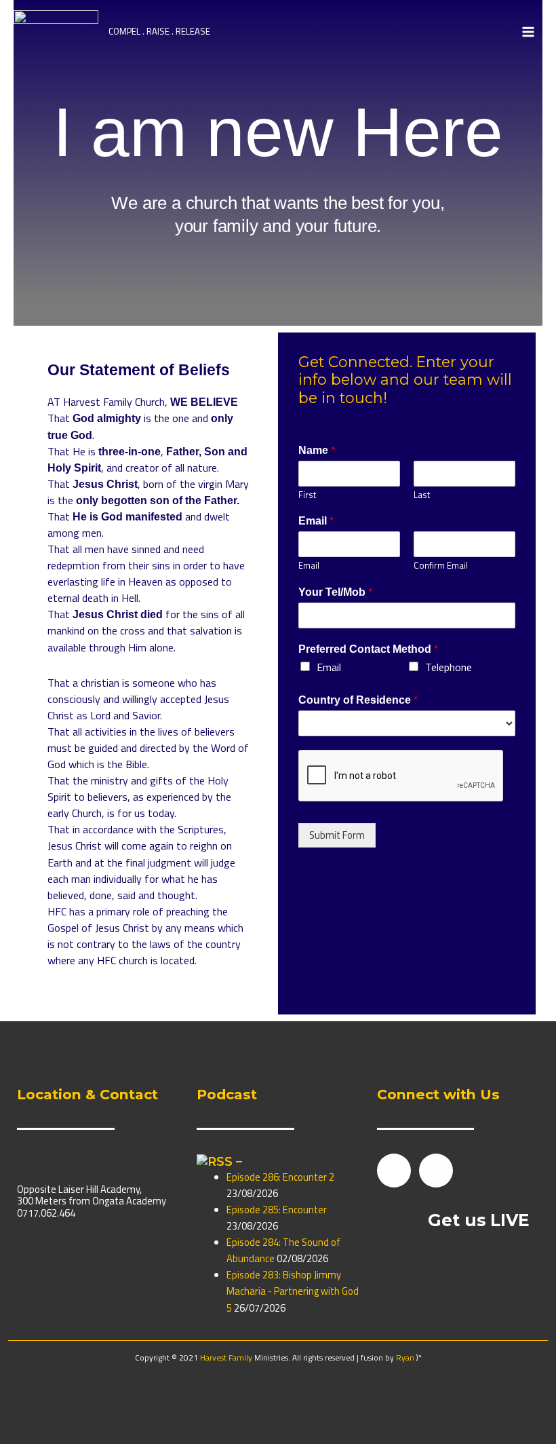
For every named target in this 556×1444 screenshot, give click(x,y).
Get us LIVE (479, 1220)
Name (317, 450)
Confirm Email (441, 565)
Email (316, 521)
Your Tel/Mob (335, 592)
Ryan (405, 1358)
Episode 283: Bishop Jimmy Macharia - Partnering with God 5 (292, 1291)
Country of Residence (358, 700)
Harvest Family (227, 1358)
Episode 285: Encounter (276, 1209)
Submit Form (337, 835)
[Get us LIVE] (397, 1221)
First (307, 495)
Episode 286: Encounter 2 (280, 1177)
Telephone (448, 667)
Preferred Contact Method (368, 649)
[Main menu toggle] (528, 32)
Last (422, 495)
